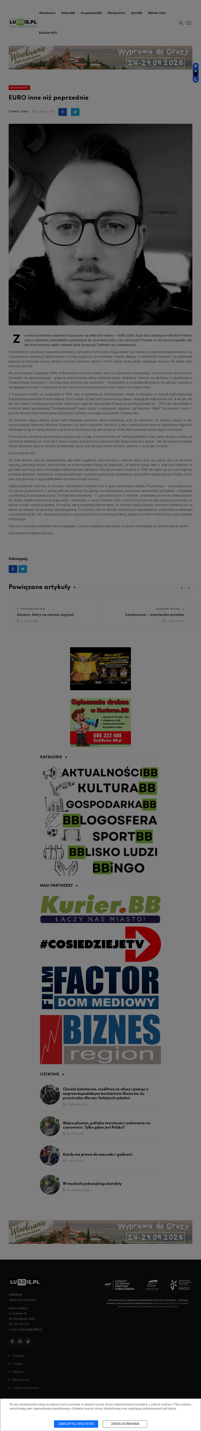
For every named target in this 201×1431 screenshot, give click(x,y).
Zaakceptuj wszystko (76, 1424)
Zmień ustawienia (125, 1424)
